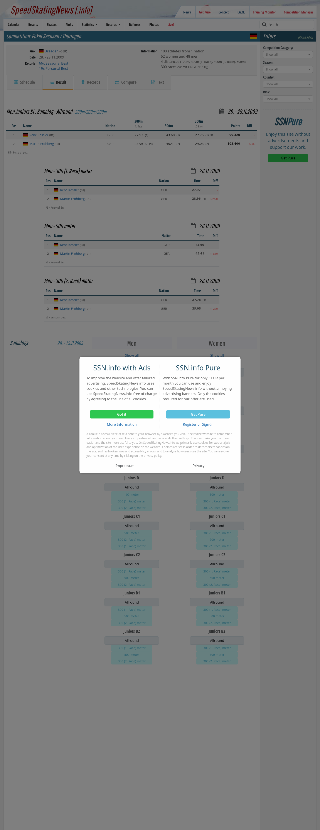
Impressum (125, 465)
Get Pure (198, 414)
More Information (122, 424)
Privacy (198, 465)
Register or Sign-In (198, 424)
